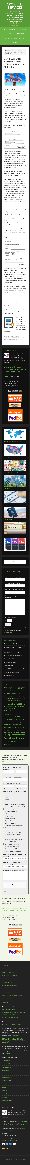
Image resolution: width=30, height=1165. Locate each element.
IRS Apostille (22, 708)
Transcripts (4, 1083)
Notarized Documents (11, 811)
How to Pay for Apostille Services (10, 985)
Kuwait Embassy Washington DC (15, 712)
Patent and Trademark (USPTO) (13, 839)
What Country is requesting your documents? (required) (12, 863)
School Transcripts (10, 818)
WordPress (16, 1161)
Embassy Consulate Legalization (11, 472)
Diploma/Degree (9, 821)
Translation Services (9, 504)
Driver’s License (6, 1093)
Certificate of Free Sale (11, 848)
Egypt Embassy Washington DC (11, 672)
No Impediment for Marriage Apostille (17, 719)
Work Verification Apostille (12, 744)
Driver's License (9, 816)
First (4, 774)
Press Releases (5, 992)
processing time (8, 376)
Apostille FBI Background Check (10, 687)
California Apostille (9, 693)
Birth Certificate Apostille (16, 691)
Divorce (7, 802)
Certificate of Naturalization (12, 844)
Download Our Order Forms (10, 552)
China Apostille (7, 696)
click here (9, 632)
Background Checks (7, 1077)
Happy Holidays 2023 (9, 658)
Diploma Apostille (13, 701)
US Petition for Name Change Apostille (13, 655)
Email (4, 788)
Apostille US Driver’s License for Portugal (14, 668)
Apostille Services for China (10, 662)
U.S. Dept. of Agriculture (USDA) (13, 830)
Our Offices (7, 488)
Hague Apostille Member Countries (12, 441)
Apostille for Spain (8, 688)
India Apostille (16, 708)
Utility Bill (4, 1097)
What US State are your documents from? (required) (15, 855)
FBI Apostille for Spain (9, 706)
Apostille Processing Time (15, 21)
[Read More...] (15, 1035)
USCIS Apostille (22, 732)
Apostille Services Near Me (8, 969)
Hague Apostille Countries (8, 982)
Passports (4, 1090)
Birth (6, 795)
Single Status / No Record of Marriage (15, 804)
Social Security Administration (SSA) (14, 834)
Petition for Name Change (12, 846)
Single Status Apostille (13, 339)
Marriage (7, 799)
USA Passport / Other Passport (13, 813)
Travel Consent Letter (11, 823)
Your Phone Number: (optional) (14, 583)
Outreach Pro (17, 1159)
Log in (21, 1161)
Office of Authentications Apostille (17, 721)
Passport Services (8, 519)
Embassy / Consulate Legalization (10, 975)
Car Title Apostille (18, 693)
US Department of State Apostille (12, 652)
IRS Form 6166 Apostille (12, 711)
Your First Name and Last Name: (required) (12, 768)
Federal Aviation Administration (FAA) (15, 837)
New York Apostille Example (10, 643)
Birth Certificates (6, 1060)
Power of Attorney (10, 809)
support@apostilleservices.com (15, 19)
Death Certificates (6, 1067)
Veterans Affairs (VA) (10, 841)
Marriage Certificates (7, 1063)
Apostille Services (15, 5)
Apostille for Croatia (9, 665)
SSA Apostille (16, 732)
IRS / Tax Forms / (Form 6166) (13, 832)
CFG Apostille (23, 694)
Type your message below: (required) (13, 596)
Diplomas (4, 1087)
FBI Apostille (18, 703)
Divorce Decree (5, 1070)
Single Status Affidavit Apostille (14, 727)
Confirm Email (19, 788)
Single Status (5, 1073)
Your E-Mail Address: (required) (14, 589)
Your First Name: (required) (13, 577)
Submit (8, 624)
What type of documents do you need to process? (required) (14, 792)
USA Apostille (7, 457)
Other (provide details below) (13, 851)
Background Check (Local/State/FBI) (15, 806)
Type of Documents (8, 535)
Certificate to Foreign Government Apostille (12, 694)
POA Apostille (9, 724)
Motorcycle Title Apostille (8, 716)
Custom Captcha (10, 617)
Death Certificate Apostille (14, 698)
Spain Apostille (11, 732)
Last (17, 774)
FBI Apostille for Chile (9, 675)
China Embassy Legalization (16, 696)
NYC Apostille (6, 721)
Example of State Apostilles (8, 979)
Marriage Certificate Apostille (18, 714)
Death (6, 797)
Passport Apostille (8, 722)
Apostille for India (20, 687)
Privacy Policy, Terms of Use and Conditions (12, 995)
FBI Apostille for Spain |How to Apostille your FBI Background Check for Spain (14, 1040)
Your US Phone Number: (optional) (12, 777)
